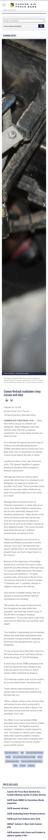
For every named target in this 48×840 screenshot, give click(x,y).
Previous (4, 205)
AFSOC (40, 757)
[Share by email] (11, 400)
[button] (4, 5)
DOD (22, 753)
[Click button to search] (41, 26)
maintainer (31, 765)
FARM (15, 765)
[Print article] (6, 400)
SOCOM (8, 757)
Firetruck (22, 765)
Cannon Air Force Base (12, 761)
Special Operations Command (34, 753)
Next (44, 205)
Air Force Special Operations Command (24, 757)
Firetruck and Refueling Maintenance (32, 761)
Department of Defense (11, 753)
